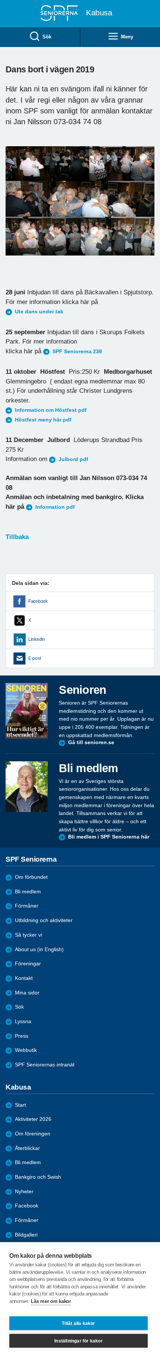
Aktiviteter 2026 (33, 1119)
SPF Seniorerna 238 (77, 351)
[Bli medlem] (27, 786)
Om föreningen (32, 1134)
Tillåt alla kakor (78, 1323)
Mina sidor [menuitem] (27, 993)
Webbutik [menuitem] (26, 1050)
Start (20, 1105)
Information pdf (55, 507)
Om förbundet (31, 877)
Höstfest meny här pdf (43, 420)
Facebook (38, 601)
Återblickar (27, 1148)
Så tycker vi (28, 935)
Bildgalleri (26, 1235)
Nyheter (24, 1191)
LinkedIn (36, 639)
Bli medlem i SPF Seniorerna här (108, 837)
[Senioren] (27, 711)
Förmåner (26, 906)
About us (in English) (39, 949)
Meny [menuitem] (127, 37)
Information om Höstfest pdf (51, 410)
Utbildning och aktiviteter (44, 920)
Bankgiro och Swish (38, 1177)
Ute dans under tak (39, 311)
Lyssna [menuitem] (23, 1021)
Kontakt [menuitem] (24, 978)
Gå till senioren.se (91, 742)
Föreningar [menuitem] (28, 963)
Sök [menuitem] (46, 37)
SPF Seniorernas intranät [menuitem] (44, 1065)
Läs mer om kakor (51, 1301)
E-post (34, 658)
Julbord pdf (73, 459)
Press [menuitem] (21, 1036)
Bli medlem (28, 891)
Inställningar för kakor (78, 1341)
